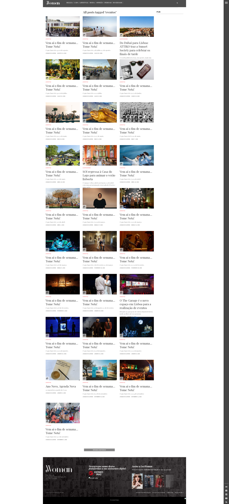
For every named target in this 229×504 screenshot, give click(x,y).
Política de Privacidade (143, 492)
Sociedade (117, 3)
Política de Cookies (159, 492)
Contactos (170, 492)
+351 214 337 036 (165, 470)
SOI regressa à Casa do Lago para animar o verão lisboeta (99, 175)
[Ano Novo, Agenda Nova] (63, 380)
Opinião (99, 3)
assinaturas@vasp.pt (151, 470)
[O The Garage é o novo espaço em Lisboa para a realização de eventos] (137, 294)
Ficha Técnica (179, 492)
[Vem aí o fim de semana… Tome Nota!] (63, 36)
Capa (76, 3)
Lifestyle (84, 3)
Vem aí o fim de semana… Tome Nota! (62, 44)
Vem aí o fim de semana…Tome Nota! (136, 259)
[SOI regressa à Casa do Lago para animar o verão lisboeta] (100, 165)
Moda (92, 3)
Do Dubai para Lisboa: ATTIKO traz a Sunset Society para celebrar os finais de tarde (135, 48)
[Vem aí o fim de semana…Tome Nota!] (137, 251)
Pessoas (107, 3)
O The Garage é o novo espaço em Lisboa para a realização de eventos (135, 304)
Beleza (69, 3)
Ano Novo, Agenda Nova (61, 386)
